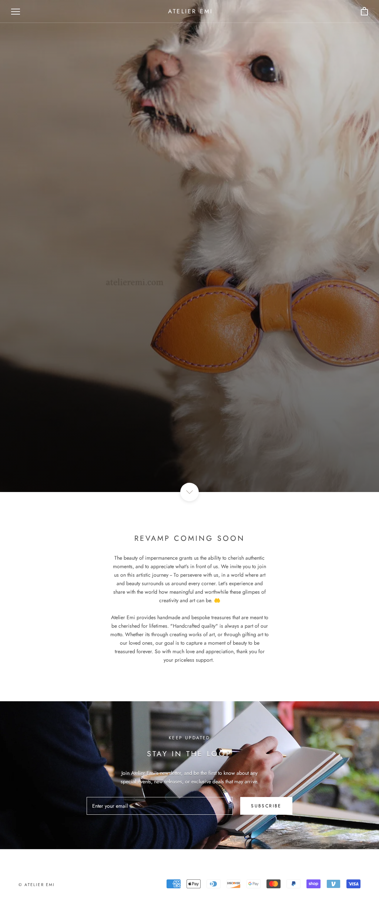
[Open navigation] (15, 12)
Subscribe (266, 806)
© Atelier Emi (37, 885)
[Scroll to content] (189, 492)
